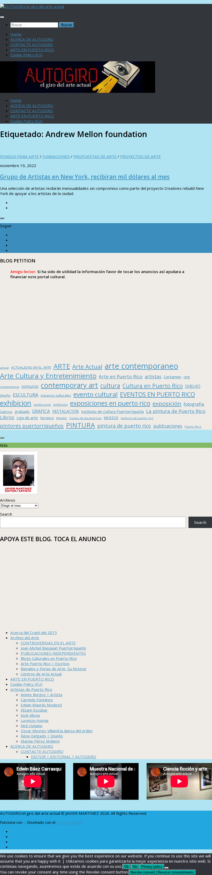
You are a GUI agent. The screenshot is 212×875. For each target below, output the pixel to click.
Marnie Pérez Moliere (40, 741)
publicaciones (167, 426)
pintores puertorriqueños (32, 425)
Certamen (172, 376)
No (135, 867)
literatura (47, 418)
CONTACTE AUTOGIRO (31, 44)
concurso (30, 386)
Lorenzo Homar (35, 720)
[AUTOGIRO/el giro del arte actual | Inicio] (32, 6)
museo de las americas (85, 418)
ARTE (62, 366)
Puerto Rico (193, 426)
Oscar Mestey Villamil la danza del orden (57, 730)
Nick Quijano (31, 725)
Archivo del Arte (24, 637)
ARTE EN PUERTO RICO (32, 49)
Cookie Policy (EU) (26, 54)
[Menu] (2, 17)
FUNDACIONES (56, 156)
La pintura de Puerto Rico (175, 411)
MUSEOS (111, 417)
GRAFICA (41, 411)
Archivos (7, 500)
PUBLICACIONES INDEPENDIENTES (53, 653)
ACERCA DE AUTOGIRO (31, 39)
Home (15, 34)
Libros (7, 417)
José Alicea (30, 715)
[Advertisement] (106, 320)
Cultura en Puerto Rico (153, 385)
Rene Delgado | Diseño (42, 735)
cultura (110, 385)
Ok (126, 867)
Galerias (6, 412)
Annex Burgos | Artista (41, 694)
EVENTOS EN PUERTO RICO (157, 394)
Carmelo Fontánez (37, 699)
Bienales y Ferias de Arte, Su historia (53, 668)
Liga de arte (27, 417)
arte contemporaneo (141, 366)
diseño (5, 395)
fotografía (194, 404)
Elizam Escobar (34, 710)
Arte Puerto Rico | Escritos (45, 663)
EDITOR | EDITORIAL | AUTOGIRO (63, 756)
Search (6, 514)
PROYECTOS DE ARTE (140, 156)
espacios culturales (56, 395)
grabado (22, 411)
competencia (9, 387)
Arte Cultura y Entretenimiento (48, 375)
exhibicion (15, 403)
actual (4, 367)
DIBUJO (192, 386)
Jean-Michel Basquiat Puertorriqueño (53, 648)
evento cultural (95, 394)
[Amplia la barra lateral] (2, 218)
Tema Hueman (69, 822)
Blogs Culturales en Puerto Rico (49, 658)
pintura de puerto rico (124, 425)
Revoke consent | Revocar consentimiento (162, 872)
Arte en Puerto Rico (120, 376)
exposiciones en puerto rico (110, 403)
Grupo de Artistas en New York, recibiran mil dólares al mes (85, 177)
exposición (167, 403)
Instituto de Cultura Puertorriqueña (112, 411)
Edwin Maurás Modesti (41, 704)
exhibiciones (42, 404)
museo (61, 418)
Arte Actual (87, 366)
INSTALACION (65, 411)
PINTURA (80, 425)
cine (187, 376)
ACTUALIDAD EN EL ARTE (31, 367)
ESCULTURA (25, 395)
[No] (166, 868)
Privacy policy (151, 867)
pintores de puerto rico (137, 418)
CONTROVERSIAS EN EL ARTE (48, 642)
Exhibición (60, 404)
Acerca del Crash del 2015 (33, 632)
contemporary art (69, 385)
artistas (153, 376)
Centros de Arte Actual (41, 673)
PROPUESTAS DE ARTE (95, 156)
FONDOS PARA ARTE (19, 156)
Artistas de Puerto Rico (31, 689)
